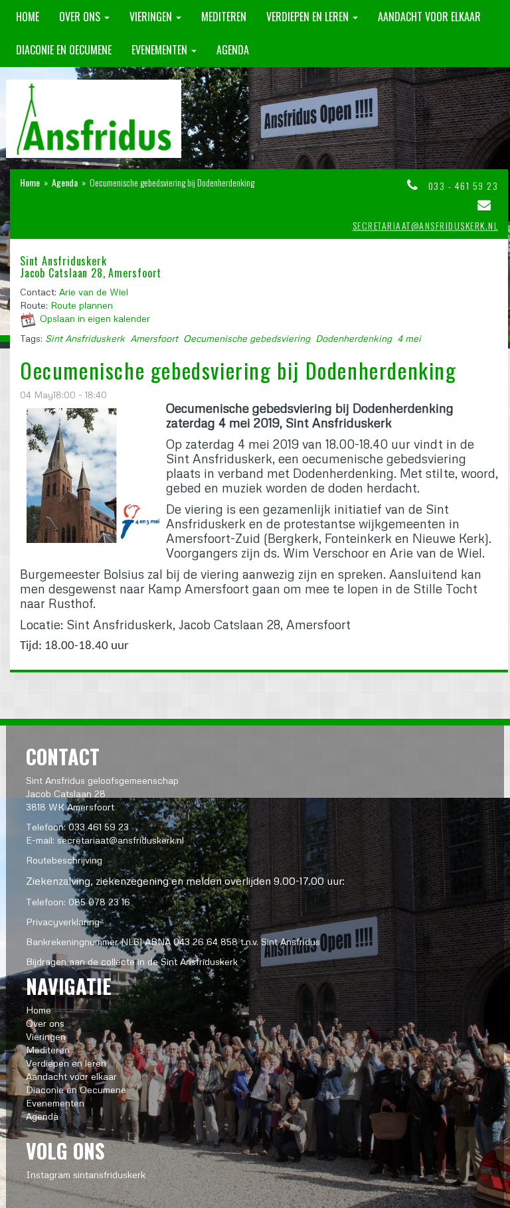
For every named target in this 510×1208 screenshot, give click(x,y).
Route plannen (81, 305)
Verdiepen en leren (308, 17)
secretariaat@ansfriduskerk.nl (426, 225)
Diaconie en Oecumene (64, 50)
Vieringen (152, 17)
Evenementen (160, 50)
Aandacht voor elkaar (429, 17)
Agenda (232, 50)
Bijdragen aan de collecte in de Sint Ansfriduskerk (132, 961)
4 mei (409, 338)
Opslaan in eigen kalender (95, 318)
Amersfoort (154, 338)
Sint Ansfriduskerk (85, 338)
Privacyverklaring (63, 921)
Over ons (81, 17)
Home (27, 17)
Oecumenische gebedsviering (246, 338)
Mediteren (223, 17)
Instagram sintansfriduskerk (85, 1174)
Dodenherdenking (353, 338)
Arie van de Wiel (93, 291)
